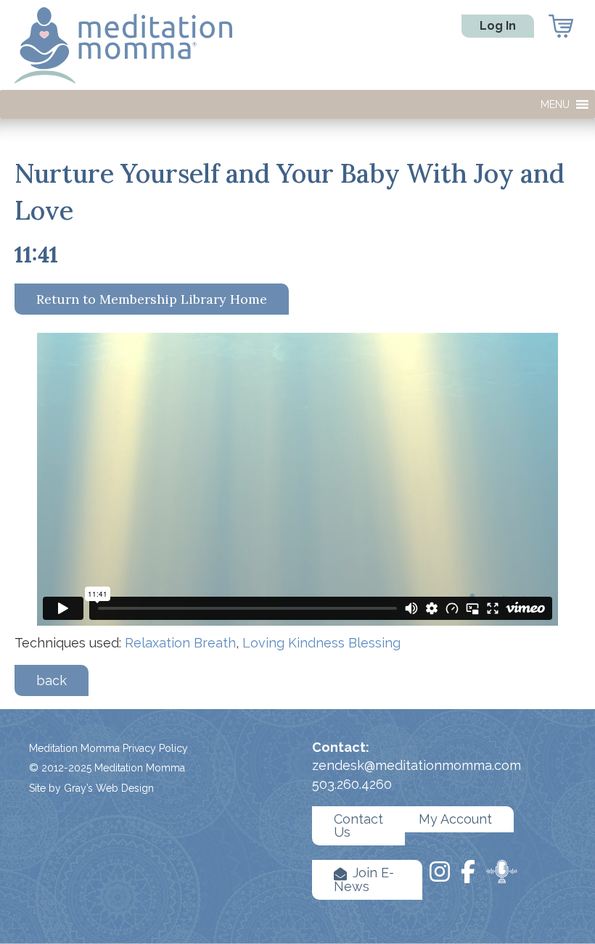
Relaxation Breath (180, 642)
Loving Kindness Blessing (321, 642)
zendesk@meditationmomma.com (416, 765)
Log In (498, 26)
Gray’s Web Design (109, 788)
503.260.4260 (352, 784)
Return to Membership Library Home (151, 299)
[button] (555, 104)
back (51, 680)
